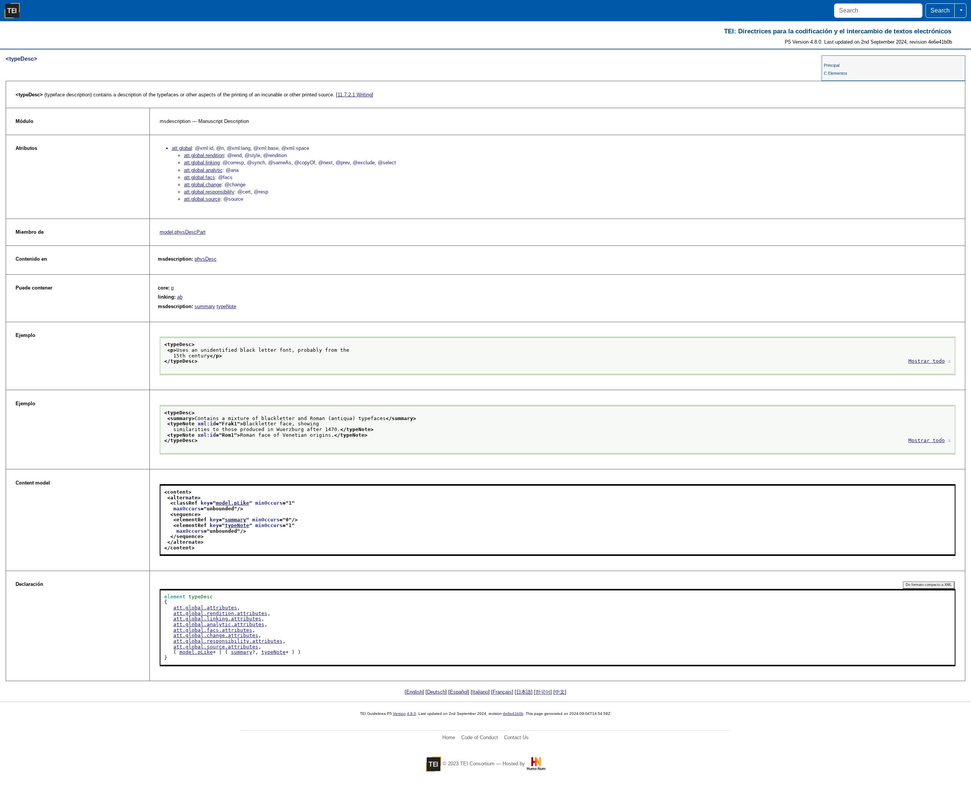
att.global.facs (199, 177)
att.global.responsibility (209, 192)
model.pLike (232, 503)
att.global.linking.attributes (217, 619)
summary (205, 306)
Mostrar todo (926, 361)
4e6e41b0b (513, 713)
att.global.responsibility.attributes (228, 641)
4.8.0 (411, 713)
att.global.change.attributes (215, 635)
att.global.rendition (204, 155)
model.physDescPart (183, 232)
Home (448, 737)
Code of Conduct (479, 737)
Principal (831, 65)
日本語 (523, 692)
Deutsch (436, 692)
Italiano (480, 692)
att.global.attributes (205, 608)
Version (399, 713)
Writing (355, 95)
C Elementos (835, 73)
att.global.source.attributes (215, 647)
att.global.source (202, 199)
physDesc (206, 259)
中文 (560, 692)
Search (940, 10)
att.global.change (203, 184)
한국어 (543, 692)
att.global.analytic (203, 170)
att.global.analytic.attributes (218, 624)
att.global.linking (202, 162)
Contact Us (516, 737)
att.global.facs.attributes (212, 630)
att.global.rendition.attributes (220, 613)
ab (179, 297)
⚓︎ (949, 361)
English (414, 692)
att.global (182, 148)
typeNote (226, 306)
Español (459, 692)
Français (502, 692)
